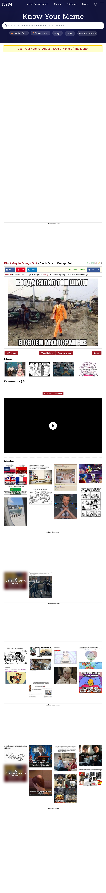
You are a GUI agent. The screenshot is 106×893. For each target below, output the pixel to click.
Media (57, 4)
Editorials (71, 4)
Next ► (96, 353)
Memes (70, 33)
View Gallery (47, 353)
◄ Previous (11, 353)
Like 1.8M (94, 270)
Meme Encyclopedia (37, 4)
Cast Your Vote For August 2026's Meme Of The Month (53, 48)
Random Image (64, 353)
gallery (45, 275)
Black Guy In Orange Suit (20, 263)
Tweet (32, 270)
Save (21, 270)
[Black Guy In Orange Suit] (53, 312)
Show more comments (53, 393)
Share (10, 270)
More (84, 4)
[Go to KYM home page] (7, 4)
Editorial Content (87, 33)
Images (57, 33)
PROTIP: (8, 275)
